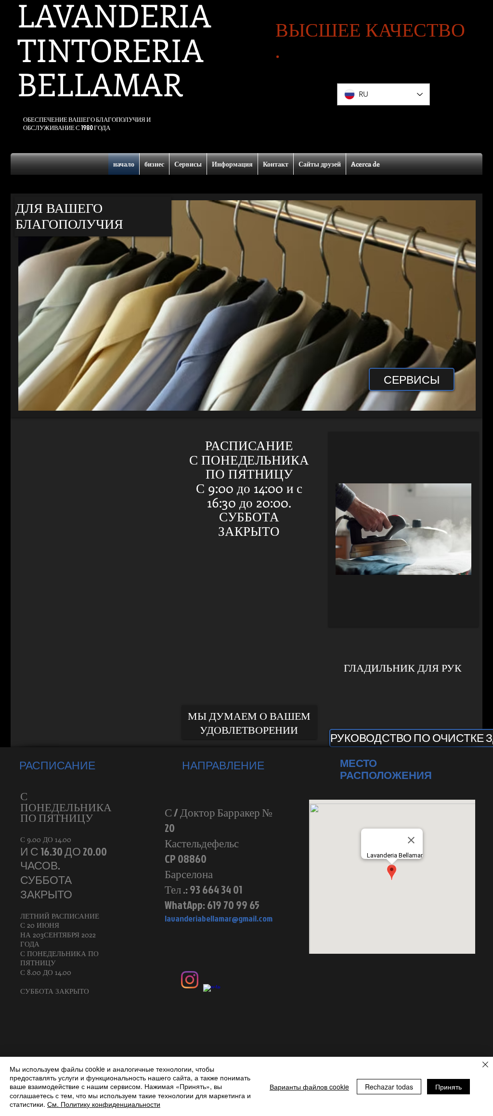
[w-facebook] (212, 992)
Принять (448, 1086)
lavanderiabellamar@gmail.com (218, 918)
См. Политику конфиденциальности (103, 1104)
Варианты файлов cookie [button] (309, 1086)
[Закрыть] (485, 1065)
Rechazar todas (389, 1086)
